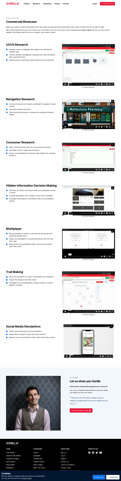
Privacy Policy (66, 468)
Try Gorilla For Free (107, 3)
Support (63, 459)
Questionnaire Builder (13, 456)
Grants (35, 453)
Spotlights (36, 456)
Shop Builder (10, 465)
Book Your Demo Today (79, 410)
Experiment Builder (12, 459)
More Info (100, 477)
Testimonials (37, 459)
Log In (94, 4)
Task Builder (10, 453)
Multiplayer (10, 468)
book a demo (87, 30)
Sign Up (63, 453)
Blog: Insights (38, 465)
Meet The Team (39, 468)
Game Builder (10, 462)
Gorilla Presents (38, 462)
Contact (66, 4)
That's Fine (114, 477)
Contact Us (65, 462)
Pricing (57, 4)
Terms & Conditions (67, 465)
